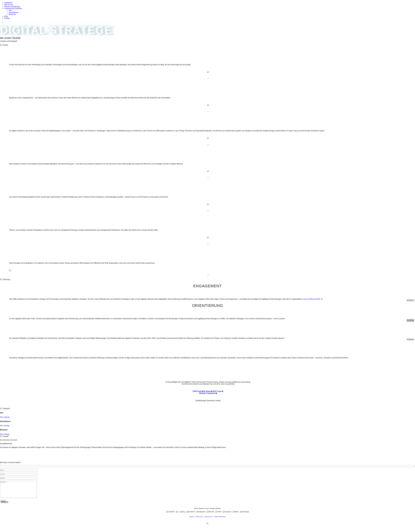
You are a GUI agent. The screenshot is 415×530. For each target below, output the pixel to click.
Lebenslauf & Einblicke (13, 8)
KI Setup (207, 391)
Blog (6, 16)
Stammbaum (13, 12)
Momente (12, 14)
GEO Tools (217, 391)
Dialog (6, 18)
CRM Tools (197, 391)
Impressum (199, 516)
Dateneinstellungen (220, 516)
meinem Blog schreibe (311, 299)
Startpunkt (8, 3)
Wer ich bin (8, 5)
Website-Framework (207, 393)
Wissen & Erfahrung (12, 6)
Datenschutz (208, 516)
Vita (10, 10)
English (191, 516)
